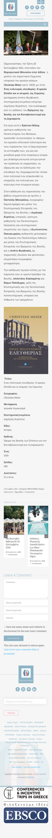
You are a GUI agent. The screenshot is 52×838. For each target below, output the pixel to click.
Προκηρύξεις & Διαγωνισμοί (17, 754)
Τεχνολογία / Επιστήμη (27, 739)
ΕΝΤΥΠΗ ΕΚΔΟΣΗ (26, 722)
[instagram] (32, 7)
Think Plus (30, 777)
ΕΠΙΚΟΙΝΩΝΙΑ (10, 735)
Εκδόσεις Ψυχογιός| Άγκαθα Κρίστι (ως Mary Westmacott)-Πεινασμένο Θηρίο (37, 547)
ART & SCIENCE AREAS (17, 758)
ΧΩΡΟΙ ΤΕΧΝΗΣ (26, 731)
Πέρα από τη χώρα (35, 750)
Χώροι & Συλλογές (38, 735)
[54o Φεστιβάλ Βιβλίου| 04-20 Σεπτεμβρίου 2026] (14, 507)
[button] (6, 536)
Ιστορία (39, 739)
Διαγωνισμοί (33, 754)
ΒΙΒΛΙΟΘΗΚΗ (33, 489)
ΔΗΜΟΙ (35, 731)
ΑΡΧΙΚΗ (29, 762)
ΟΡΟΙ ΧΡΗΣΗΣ (17, 767)
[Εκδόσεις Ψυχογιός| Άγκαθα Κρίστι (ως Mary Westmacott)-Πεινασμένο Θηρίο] (38, 507)
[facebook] (27, 7)
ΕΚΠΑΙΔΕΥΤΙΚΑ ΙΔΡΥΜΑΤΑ (37, 727)
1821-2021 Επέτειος (34, 758)
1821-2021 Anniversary (17, 762)
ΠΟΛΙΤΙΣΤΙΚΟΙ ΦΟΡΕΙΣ (11, 731)
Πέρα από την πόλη (21, 750)
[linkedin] (42, 7)
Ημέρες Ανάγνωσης (23, 735)
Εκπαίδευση (13, 739)
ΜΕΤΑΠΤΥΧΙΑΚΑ (20, 727)
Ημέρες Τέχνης (12, 722)
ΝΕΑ (41, 754)
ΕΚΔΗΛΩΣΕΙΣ (38, 722)
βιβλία (21, 492)
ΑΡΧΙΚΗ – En (38, 762)
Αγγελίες (43, 731)
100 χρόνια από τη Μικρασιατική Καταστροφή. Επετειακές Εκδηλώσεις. (26, 744)
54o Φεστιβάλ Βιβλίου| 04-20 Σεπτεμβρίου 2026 (13, 543)
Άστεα (10, 750)
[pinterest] (37, 7)
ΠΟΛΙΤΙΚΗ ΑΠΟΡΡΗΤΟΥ (32, 767)
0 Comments (30, 492)
